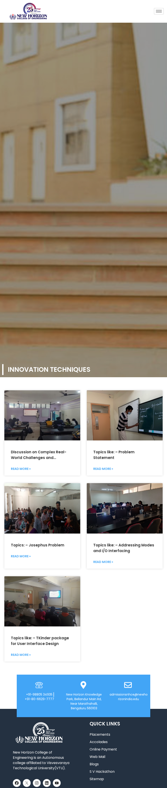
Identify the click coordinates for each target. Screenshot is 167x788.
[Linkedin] (47, 783)
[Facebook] (17, 783)
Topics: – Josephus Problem (37, 545)
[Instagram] (37, 783)
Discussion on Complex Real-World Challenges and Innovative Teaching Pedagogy (40, 457)
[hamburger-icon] (159, 11)
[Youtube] (57, 783)
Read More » (21, 469)
